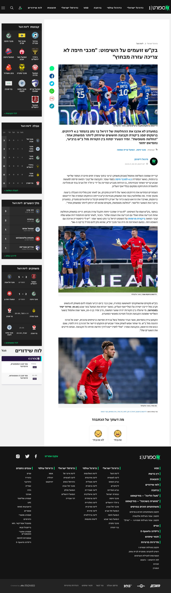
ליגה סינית (92, 511)
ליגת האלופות (90, 473)
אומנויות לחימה (24, 538)
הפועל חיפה (113, 515)
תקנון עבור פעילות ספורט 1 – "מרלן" (141, 520)
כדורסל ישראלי (69, 8)
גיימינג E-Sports (150, 531)
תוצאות (51, 8)
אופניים (27, 511)
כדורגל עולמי (114, 8)
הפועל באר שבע (111, 519)
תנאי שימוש (152, 536)
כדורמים (27, 519)
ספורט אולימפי (24, 498)
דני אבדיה (70, 498)
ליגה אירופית (91, 477)
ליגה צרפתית (91, 498)
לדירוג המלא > (10, 256)
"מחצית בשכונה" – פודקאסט (142, 501)
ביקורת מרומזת (136, 218)
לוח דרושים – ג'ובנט (149, 560)
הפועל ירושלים (68, 494)
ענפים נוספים (23, 468)
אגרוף (28, 494)
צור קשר (99, 585)
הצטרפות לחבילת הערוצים (146, 556)
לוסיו (125, 411)
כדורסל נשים (69, 482)
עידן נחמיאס (112, 411)
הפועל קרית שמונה (126, 150)
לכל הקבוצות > (10, 113)
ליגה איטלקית (90, 494)
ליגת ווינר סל (69, 473)
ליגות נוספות (91, 519)
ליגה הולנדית (91, 502)
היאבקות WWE (24, 507)
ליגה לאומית (113, 477)
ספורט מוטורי (25, 515)
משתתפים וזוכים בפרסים (145, 506)
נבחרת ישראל (112, 494)
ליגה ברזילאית (90, 515)
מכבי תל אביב (112, 507)
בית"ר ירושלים (112, 502)
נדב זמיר (120, 411)
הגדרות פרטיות (71, 585)
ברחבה (98, 8)
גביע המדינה (113, 490)
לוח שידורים (35, 8)
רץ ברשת (153, 473)
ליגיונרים (115, 486)
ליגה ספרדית (91, 490)
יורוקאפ (49, 482)
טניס (156, 525)
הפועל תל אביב (112, 511)
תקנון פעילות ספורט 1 (148, 547)
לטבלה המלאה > (11, 190)
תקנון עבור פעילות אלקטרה (146, 516)
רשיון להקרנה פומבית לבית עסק (144, 551)
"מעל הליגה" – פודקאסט (144, 495)
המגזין (156, 568)
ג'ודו (29, 490)
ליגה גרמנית (91, 486)
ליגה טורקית (91, 507)
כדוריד (28, 477)
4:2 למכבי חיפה (123, 179)
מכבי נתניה (114, 523)
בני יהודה (114, 527)
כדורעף (27, 482)
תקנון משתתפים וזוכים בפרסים (144, 512)
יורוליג (50, 477)
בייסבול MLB (25, 527)
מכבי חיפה (141, 150)
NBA (51, 473)
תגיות (156, 564)
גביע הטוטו (114, 482)
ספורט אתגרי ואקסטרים (25, 532)
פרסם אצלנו (112, 585)
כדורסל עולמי (45, 468)
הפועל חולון (69, 490)
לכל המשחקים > (11, 343)
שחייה (28, 486)
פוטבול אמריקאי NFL (21, 523)
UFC (29, 502)
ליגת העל (139, 44)
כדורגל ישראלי (135, 8)
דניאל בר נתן (131, 411)
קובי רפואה (104, 411)
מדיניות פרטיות (150, 542)
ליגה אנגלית (91, 482)
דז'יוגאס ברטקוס (141, 411)
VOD (86, 8)
